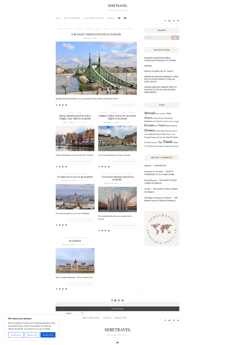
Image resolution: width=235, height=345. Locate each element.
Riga (122, 28)
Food (161, 125)
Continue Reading (123, 105)
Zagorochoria (169, 146)
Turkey (130, 173)
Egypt (177, 121)
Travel (167, 141)
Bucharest (79, 28)
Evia (156, 126)
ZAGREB (148, 65)
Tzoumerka (148, 146)
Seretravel (117, 6)
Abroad (60, 28)
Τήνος (177, 146)
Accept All (48, 335)
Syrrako (154, 142)
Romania (130, 28)
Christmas (160, 121)
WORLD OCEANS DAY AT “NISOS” (159, 71)
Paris (164, 134)
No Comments (104, 38)
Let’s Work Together (94, 18)
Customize (16, 335)
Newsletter (121, 318)
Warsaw (132, 112)
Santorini (169, 137)
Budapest (89, 28)
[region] (32, 327)
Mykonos (152, 134)
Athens (148, 117)
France (167, 125)
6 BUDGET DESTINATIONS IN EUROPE (96, 34)
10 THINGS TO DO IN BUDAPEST (75, 177)
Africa (157, 113)
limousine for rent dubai (153, 171)
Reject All (32, 335)
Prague (153, 137)
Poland (115, 28)
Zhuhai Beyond (150, 180)
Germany (174, 125)
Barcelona (161, 118)
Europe (99, 28)
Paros (168, 134)
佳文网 (147, 189)
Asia (169, 113)
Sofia (96, 30)
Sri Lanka (148, 142)
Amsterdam (163, 114)
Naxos (159, 134)
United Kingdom (159, 146)
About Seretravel (72, 18)
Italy (162, 130)
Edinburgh (171, 121)
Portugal (147, 137)
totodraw (147, 165)
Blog (58, 18)
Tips (160, 142)
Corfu (166, 121)
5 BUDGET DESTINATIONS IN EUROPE (117, 178)
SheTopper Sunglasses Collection (157, 197)
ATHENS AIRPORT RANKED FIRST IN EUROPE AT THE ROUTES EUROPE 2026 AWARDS (160, 89)
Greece (149, 130)
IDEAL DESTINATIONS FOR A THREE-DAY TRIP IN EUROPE (75, 117)
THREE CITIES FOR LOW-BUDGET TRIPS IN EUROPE (117, 117)
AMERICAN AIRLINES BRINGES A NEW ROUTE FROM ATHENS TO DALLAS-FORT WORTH (161, 79)
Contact (111, 18)
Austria (155, 118)
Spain (176, 137)
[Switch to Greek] (119, 18)
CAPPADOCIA (160, 165)
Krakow (107, 28)
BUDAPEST (75, 240)
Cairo (154, 121)
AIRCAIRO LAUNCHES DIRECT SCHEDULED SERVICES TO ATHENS (160, 59)
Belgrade (69, 28)
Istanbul (113, 173)
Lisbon (146, 134)
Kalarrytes (168, 131)
